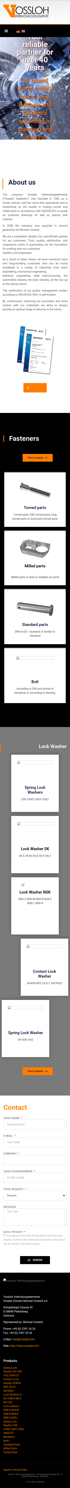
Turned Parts (10, 1452)
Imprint (7, 1469)
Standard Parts (11, 1444)
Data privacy (13, 1232)
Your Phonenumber (18, 1171)
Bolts (6, 1440)
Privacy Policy (20, 1469)
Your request (13, 1189)
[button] (6, 31)
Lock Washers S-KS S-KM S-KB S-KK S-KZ (12, 1398)
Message (9, 1207)
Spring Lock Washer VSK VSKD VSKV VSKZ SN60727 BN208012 (13, 1429)
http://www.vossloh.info (24, 1345)
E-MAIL (8, 1136)
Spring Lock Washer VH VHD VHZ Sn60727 (12, 1371)
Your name (11, 1118)
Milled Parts (10, 1448)
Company (10, 1153)
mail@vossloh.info (23, 1339)
